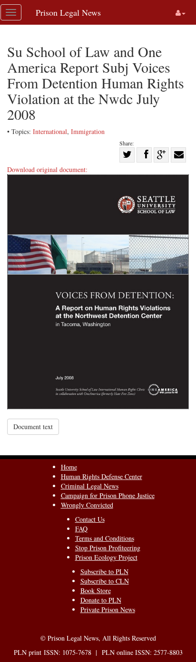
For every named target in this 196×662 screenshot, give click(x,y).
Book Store (95, 590)
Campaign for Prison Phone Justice (108, 495)
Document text (33, 426)
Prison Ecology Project (106, 557)
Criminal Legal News (89, 485)
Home (69, 466)
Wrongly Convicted (87, 504)
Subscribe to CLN (104, 580)
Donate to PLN (100, 599)
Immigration (88, 131)
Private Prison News (107, 609)
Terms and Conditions (104, 538)
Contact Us (90, 519)
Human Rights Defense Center (101, 476)
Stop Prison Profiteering (107, 547)
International (50, 131)
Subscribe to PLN (104, 571)
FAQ (81, 528)
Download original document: (47, 169)
